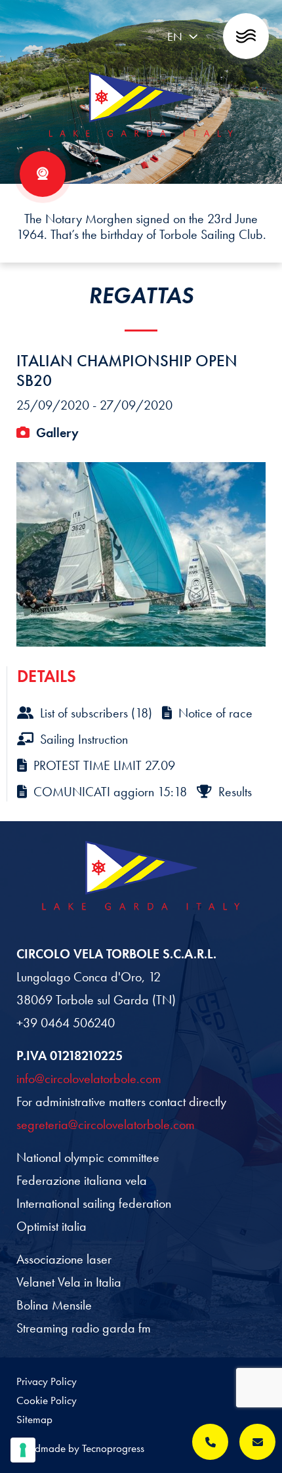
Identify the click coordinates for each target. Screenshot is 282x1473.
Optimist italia (51, 1226)
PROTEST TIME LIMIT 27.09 (104, 765)
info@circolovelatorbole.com (88, 1078)
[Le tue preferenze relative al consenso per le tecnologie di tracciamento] (22, 1450)
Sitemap (34, 1419)
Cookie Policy (46, 1400)
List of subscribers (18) (96, 712)
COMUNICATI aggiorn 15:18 (110, 791)
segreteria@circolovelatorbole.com (105, 1124)
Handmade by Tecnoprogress (80, 1448)
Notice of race (215, 712)
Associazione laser (63, 1259)
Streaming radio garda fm (83, 1327)
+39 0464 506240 (65, 1022)
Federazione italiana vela (81, 1180)
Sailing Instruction (84, 739)
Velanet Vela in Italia (68, 1282)
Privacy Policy (46, 1381)
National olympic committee (87, 1157)
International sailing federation (93, 1203)
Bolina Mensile (54, 1304)
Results (235, 791)
